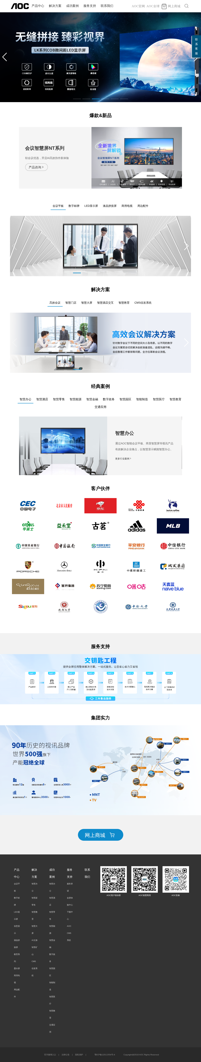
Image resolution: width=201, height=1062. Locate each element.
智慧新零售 (34, 901)
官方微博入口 (50, 1055)
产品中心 (38, 5)
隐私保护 (79, 1055)
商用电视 (17, 979)
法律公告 (65, 1055)
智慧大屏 (34, 929)
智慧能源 (52, 929)
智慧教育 (34, 915)
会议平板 (17, 887)
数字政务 (52, 957)
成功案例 (72, 5)
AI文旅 (34, 940)
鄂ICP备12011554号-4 (105, 1055)
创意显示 (17, 929)
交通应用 (52, 1028)
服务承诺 (70, 887)
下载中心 (70, 915)
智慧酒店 (52, 901)
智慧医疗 (52, 1000)
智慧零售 (52, 915)
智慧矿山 (34, 950)
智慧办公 (34, 887)
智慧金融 (52, 943)
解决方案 (55, 5)
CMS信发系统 (34, 968)
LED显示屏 (17, 915)
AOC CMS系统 (69, 933)
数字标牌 (17, 901)
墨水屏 (17, 968)
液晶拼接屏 (17, 943)
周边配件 (17, 993)
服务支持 (89, 5)
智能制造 (52, 986)
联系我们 (107, 5)
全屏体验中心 (70, 901)
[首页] (20, 6)
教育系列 (17, 957)
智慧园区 (52, 972)
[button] (4, 57)
